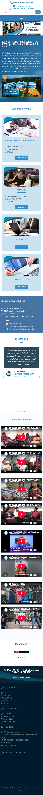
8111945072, (15, 740)
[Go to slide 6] (20, 657)
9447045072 (6, 740)
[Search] (38, 12)
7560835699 (7, 742)
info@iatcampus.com (10, 745)
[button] (21, 17)
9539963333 (24, 740)
